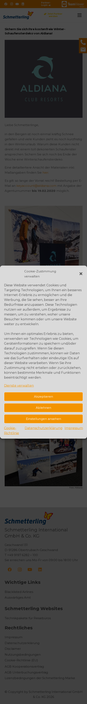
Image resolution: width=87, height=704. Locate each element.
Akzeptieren (43, 396)
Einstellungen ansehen (43, 419)
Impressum (74, 428)
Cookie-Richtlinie (11, 430)
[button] (81, 274)
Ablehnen (43, 408)
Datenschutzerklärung (44, 428)
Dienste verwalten (19, 385)
